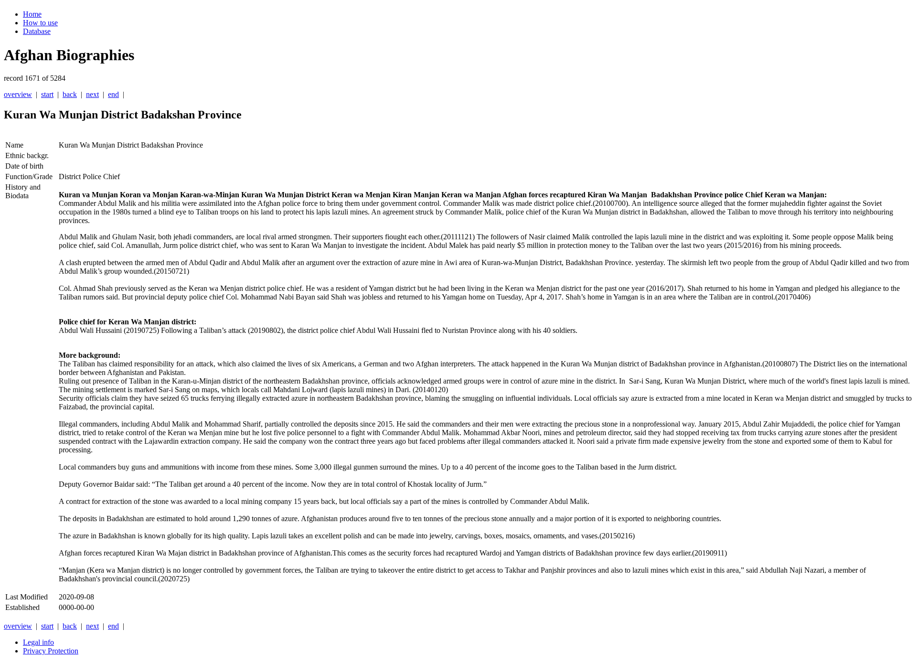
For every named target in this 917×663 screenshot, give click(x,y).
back (70, 94)
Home (32, 14)
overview (18, 94)
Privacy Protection (50, 651)
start (47, 94)
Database (37, 31)
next (92, 94)
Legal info (38, 642)
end (113, 94)
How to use (40, 23)
